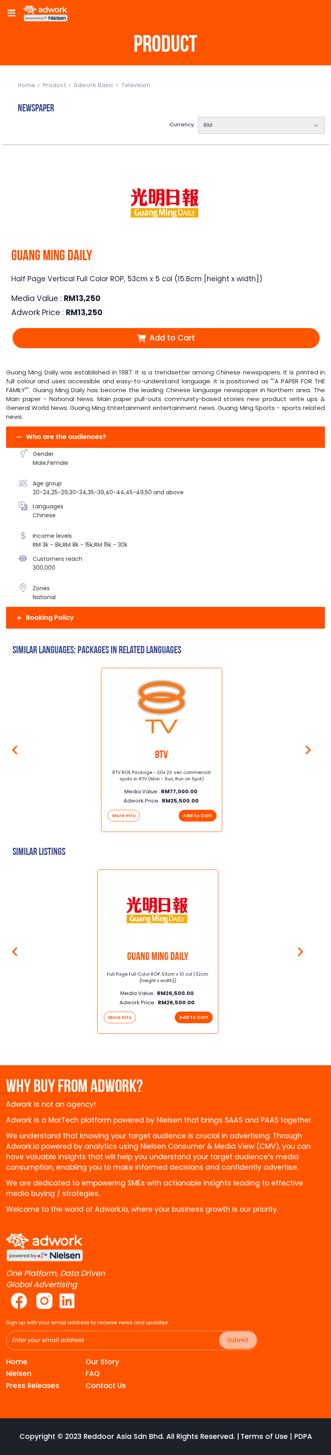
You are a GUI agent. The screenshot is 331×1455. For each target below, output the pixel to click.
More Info (124, 815)
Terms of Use (264, 1436)
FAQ (93, 1373)
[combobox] (261, 125)
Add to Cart (171, 337)
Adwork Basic (94, 85)
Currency (182, 124)
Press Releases (32, 1385)
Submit (237, 1340)
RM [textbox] (207, 125)
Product (55, 85)
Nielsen (18, 1373)
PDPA (303, 1436)
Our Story (102, 1362)
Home (27, 85)
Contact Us (106, 1385)
